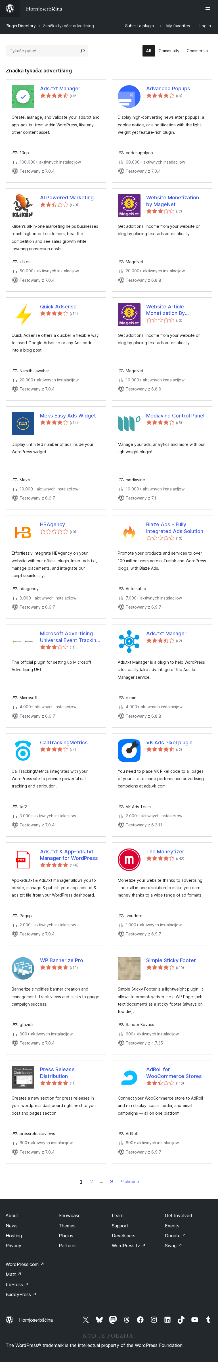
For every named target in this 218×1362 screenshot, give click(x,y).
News (12, 1226)
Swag (173, 1245)
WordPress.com (25, 1264)
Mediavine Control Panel (175, 416)
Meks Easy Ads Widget (68, 416)
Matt (14, 1274)
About (12, 1215)
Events (172, 1226)
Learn (117, 1215)
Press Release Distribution (57, 1072)
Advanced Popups (168, 88)
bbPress (17, 1284)
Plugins (66, 1235)
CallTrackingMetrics (64, 742)
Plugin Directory (21, 25)
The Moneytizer (165, 852)
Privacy (13, 1245)
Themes (67, 1226)
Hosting (14, 1235)
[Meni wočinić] (209, 8)
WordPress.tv (129, 1245)
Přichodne (129, 1181)
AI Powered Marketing (67, 197)
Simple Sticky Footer (171, 960)
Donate (175, 1235)
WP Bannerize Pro (61, 960)
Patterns (68, 1245)
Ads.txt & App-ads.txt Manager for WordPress (69, 855)
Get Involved (178, 1215)
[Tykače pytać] (82, 51)
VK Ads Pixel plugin (169, 742)
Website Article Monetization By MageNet (165, 310)
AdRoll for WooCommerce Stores (174, 1072)
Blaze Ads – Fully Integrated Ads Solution (174, 527)
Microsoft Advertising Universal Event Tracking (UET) (69, 637)
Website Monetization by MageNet (172, 201)
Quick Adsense (58, 307)
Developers (123, 1235)
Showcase (70, 1215)
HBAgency (52, 524)
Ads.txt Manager (60, 88)
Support (120, 1226)
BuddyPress (21, 1294)
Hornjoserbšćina (36, 1320)
